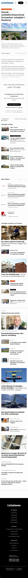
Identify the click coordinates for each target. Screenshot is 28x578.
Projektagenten (14, 520)
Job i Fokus (5, 179)
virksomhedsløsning (18, 112)
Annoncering (14, 517)
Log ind (20, 107)
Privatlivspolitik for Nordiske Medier (14, 529)
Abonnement (14, 512)
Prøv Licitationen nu (14, 104)
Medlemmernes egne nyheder (10, 313)
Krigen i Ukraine (7, 9)
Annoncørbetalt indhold (14, 536)
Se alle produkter (14, 522)
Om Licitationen (14, 550)
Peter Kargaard (6, 53)
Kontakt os (14, 545)
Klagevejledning (14, 534)
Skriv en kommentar (21, 119)
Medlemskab (14, 515)
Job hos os (14, 547)
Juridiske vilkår (14, 531)
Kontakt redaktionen (14, 543)
